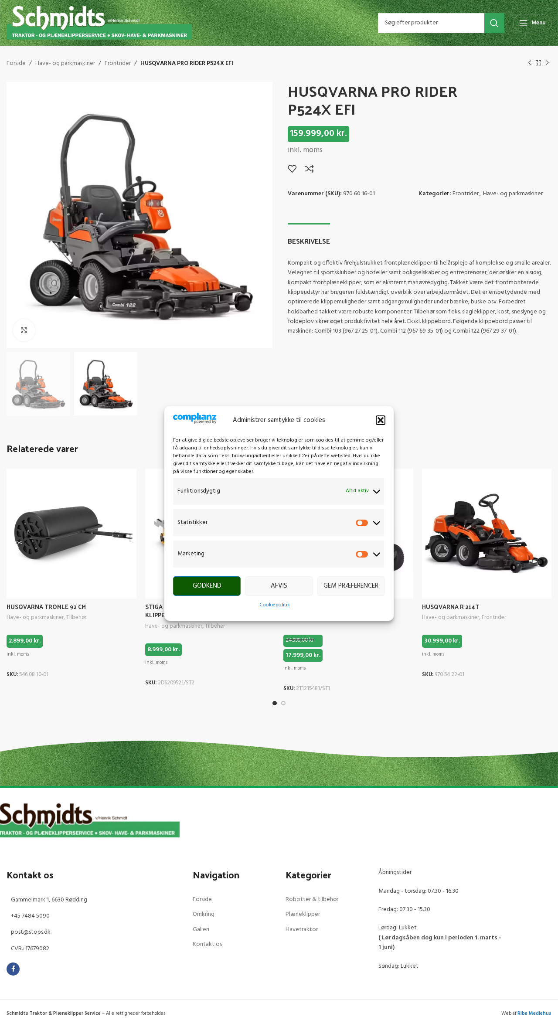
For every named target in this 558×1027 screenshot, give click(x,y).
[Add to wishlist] (292, 168)
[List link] (93, 900)
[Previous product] (529, 63)
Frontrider (118, 63)
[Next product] (547, 63)
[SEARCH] (494, 23)
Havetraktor (302, 930)
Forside (16, 63)
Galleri (201, 930)
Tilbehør (76, 618)
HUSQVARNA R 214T (450, 606)
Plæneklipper (303, 914)
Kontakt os (207, 944)
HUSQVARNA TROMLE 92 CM (46, 606)
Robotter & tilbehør (312, 899)
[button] (380, 420)
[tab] (309, 236)
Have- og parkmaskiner (65, 63)
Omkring (203, 914)
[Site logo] (99, 23)
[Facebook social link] (13, 969)
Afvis (279, 586)
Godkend (207, 586)
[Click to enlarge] (24, 330)
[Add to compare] (309, 168)
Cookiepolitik (274, 605)
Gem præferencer (350, 586)
